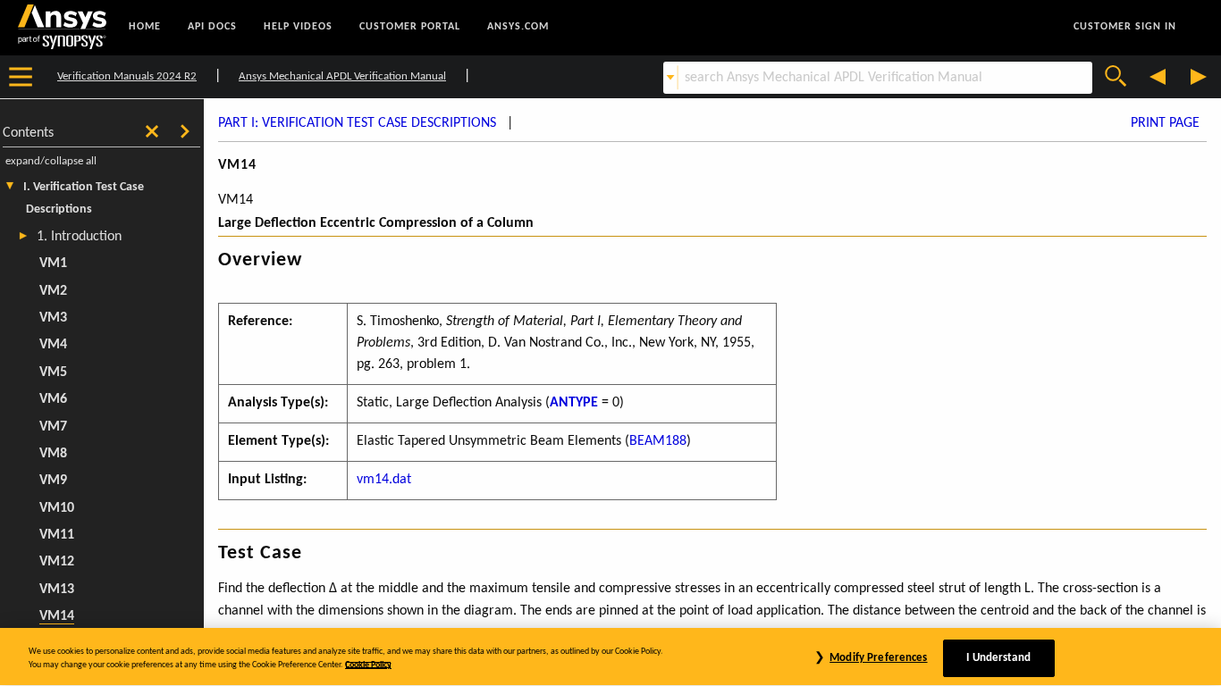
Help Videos (298, 26)
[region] (610, 657)
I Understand (998, 658)
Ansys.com (518, 26)
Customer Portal (409, 26)
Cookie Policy (368, 665)
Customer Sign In (1125, 26)
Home (145, 26)
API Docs (212, 26)
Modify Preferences (878, 658)
